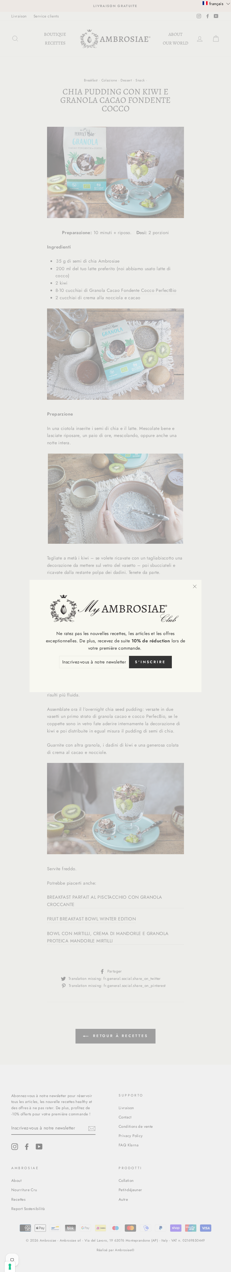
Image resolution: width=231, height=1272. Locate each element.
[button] (216, 3)
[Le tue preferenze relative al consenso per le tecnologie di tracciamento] (10, 1266)
